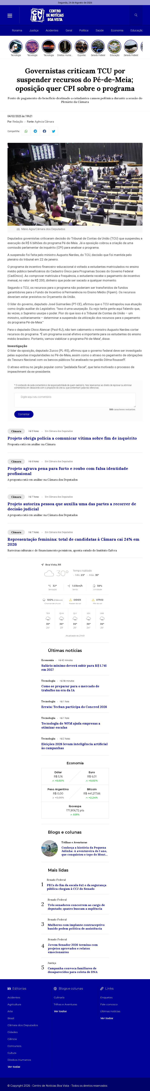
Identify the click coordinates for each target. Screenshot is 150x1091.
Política (83, 30)
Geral (69, 30)
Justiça (33, 30)
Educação (137, 30)
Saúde (100, 30)
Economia (117, 30)
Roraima (17, 30)
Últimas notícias (65, 650)
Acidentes (52, 30)
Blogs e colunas (65, 832)
